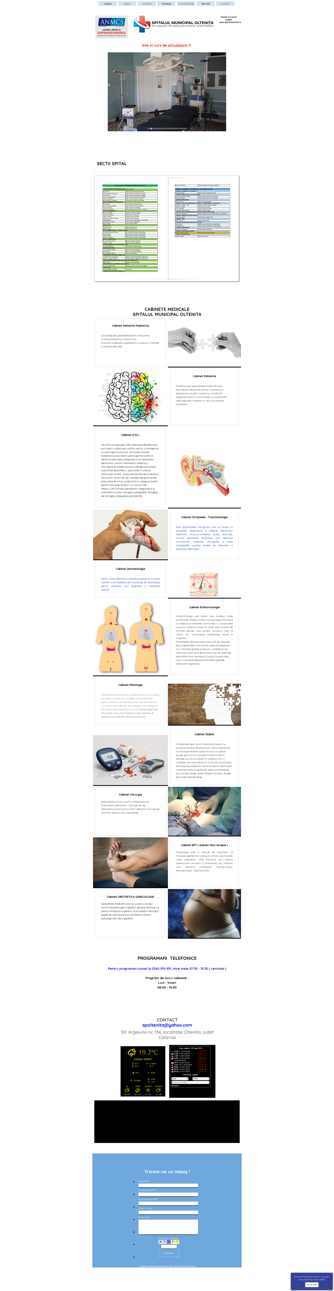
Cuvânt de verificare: (169, 1238)
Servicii (206, 3)
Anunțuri (147, 3)
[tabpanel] (167, 165)
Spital (127, 3)
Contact (225, 3)
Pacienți (166, 3)
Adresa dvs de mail (147, 1199)
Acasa (107, 3)
